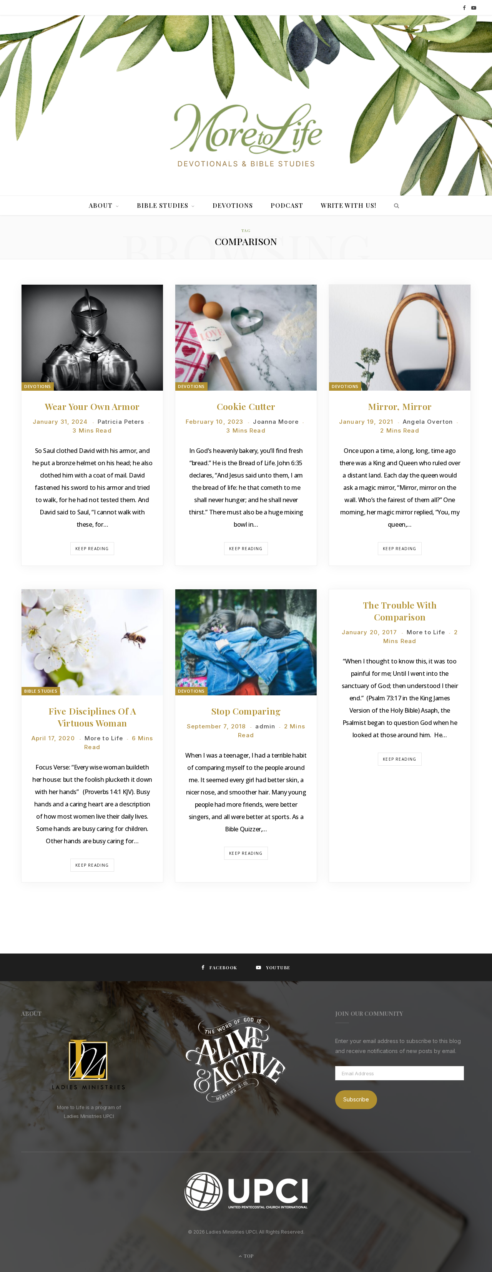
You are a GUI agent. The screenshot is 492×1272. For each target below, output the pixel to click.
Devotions (233, 205)
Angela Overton (428, 421)
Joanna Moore (276, 421)
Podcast (287, 205)
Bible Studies (162, 205)
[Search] (394, 206)
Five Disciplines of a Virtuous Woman (92, 717)
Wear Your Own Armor (92, 406)
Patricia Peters (121, 421)
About (101, 205)
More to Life (104, 738)
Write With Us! (348, 205)
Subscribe (356, 1099)
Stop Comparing (246, 711)
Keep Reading (92, 548)
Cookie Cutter (246, 406)
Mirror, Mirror (400, 406)
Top (248, 1256)
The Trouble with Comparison (400, 611)
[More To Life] (246, 136)
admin (265, 726)
